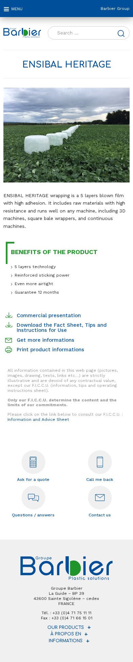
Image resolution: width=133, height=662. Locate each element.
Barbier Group (115, 8)
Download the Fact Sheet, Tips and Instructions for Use (62, 327)
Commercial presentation (49, 315)
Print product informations (50, 350)
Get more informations (45, 340)
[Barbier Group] (22, 33)
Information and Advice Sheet (38, 419)
